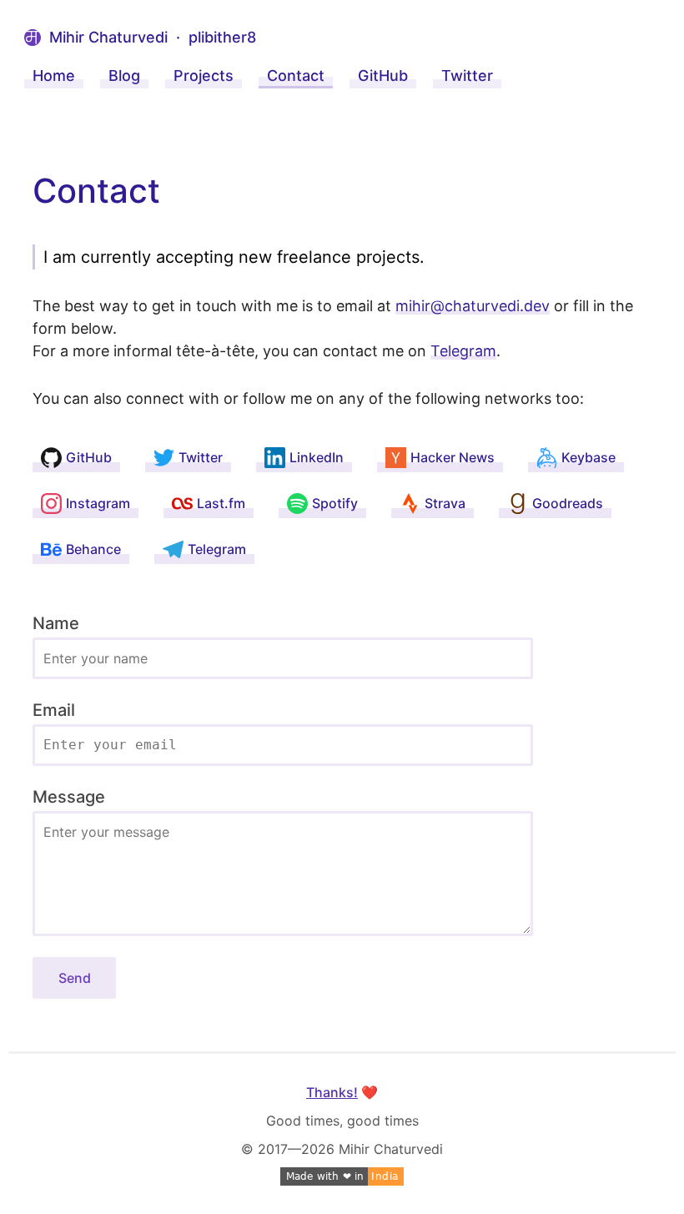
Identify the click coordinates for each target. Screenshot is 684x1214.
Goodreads (567, 503)
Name (56, 623)
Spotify (335, 503)
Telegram (463, 351)
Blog (124, 75)
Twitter (467, 75)
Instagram (98, 503)
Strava (445, 503)
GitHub (383, 75)
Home (54, 75)
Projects (204, 75)
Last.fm (221, 503)
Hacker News (452, 457)
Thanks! (332, 1092)
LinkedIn (316, 457)
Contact (295, 75)
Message (69, 797)
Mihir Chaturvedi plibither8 (152, 37)
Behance (93, 549)
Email (54, 710)
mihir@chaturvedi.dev (472, 306)
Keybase (588, 457)
